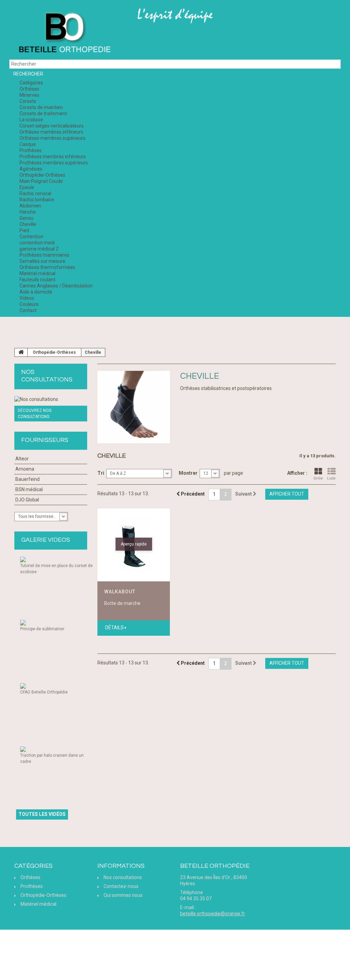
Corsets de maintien (41, 107)
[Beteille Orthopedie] (64, 33)
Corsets (27, 101)
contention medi (37, 242)
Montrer (188, 473)
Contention (31, 236)
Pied (24, 230)
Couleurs (29, 304)
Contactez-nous (121, 886)
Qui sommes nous (123, 895)
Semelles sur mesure (42, 261)
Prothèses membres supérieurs (53, 162)
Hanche (27, 212)
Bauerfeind (27, 479)
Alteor (22, 458)
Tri (100, 473)
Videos (26, 298)
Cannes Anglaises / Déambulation (56, 285)
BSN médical (29, 489)
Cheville (27, 224)
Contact (28, 310)
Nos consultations (123, 877)
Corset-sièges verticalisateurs (51, 126)
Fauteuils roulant (37, 279)
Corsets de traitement (43, 113)
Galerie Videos (45, 540)
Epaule (26, 187)
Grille (318, 478)
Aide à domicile (35, 292)
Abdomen (30, 205)
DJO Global (27, 499)
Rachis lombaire (36, 199)
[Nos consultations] (50, 399)
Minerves (29, 95)
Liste (331, 478)
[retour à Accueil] (21, 352)
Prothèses (30, 150)
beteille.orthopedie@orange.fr (212, 913)
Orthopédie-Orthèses (42, 175)
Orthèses (29, 89)
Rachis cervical (35, 193)
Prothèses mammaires (44, 255)
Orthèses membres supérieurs (52, 138)
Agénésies (30, 169)
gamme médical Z (39, 249)
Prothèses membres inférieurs (52, 156)
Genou (26, 218)
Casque (27, 144)
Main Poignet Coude (41, 181)
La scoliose (31, 119)
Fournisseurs (44, 440)
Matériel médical (37, 273)
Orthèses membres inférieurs (51, 132)
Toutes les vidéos (42, 814)
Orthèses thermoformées (47, 267)
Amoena (24, 469)
